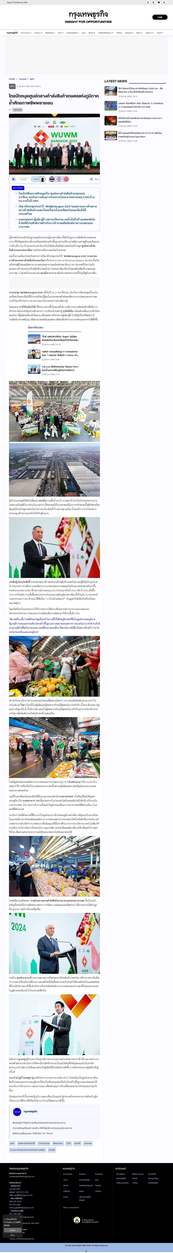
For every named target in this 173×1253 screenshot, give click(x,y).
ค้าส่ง (69, 1143)
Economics (25, 32)
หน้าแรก (12, 79)
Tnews (135, 1183)
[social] (148, 2)
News (138, 32)
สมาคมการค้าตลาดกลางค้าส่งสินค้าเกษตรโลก (27, 1150)
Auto (84, 32)
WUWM (52, 1150)
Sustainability (72, 32)
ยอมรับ (12, 1230)
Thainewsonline (122, 1183)
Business (49, 32)
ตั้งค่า (13, 1235)
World (91, 32)
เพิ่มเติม (7, 1225)
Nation (135, 1178)
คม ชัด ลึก (152, 1174)
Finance (37, 32)
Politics (119, 32)
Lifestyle (128, 32)
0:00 (22, 180)
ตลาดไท (77, 1143)
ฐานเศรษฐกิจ (153, 1183)
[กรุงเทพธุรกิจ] (12, 32)
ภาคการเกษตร (44, 1143)
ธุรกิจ (32, 79)
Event (159, 32)
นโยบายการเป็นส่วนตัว (85, 1198)
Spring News (153, 1178)
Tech (60, 32)
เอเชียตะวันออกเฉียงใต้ (26, 1143)
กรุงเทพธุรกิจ (121, 1178)
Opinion (149, 32)
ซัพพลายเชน (58, 1143)
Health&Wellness (104, 32)
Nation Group (137, 1174)
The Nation (120, 1174)
